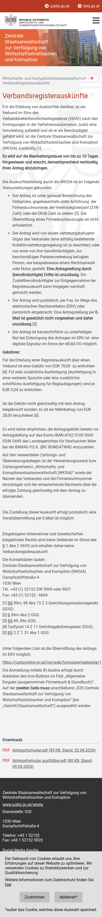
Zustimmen (35, 897)
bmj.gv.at (91, 6)
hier (8, 884)
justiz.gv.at (60, 6)
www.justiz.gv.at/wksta (22, 804)
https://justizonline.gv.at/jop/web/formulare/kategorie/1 (52, 662)
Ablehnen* (68, 897)
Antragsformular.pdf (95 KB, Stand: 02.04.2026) (54, 750)
